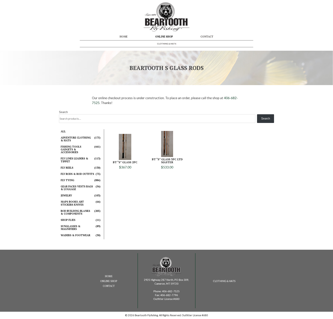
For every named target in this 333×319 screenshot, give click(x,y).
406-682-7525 (171, 291)
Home (123, 36)
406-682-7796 (169, 295)
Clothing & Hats (166, 43)
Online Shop (164, 36)
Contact (206, 36)
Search (63, 112)
